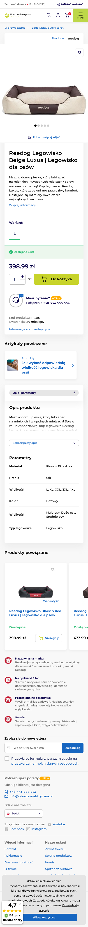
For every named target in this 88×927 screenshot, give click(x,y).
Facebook (17, 829)
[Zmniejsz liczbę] (22, 282)
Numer (14, 279)
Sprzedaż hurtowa (58, 869)
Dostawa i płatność (19, 862)
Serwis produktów (58, 855)
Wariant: (16, 223)
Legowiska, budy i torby (48, 27)
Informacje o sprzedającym (29, 329)
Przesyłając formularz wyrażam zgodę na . (45, 761)
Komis (50, 862)
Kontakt (10, 849)
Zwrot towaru (55, 849)
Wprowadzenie (15, 27)
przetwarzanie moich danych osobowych (45, 763)
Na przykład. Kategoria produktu (39, 39)
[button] (48, 15)
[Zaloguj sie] (58, 15)
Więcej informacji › (23, 205)
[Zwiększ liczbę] (22, 276)
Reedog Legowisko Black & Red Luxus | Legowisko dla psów (35, 613)
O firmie (11, 869)
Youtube (59, 824)
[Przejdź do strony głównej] (18, 15)
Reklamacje (13, 855)
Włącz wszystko (44, 917)
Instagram (39, 829)
